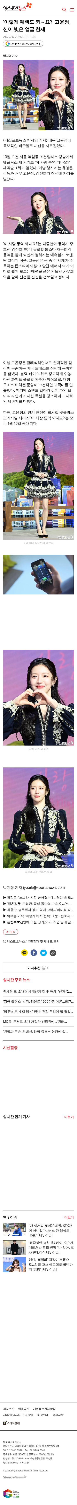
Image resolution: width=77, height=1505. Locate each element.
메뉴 (72, 10)
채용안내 (42, 1415)
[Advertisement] (34, 1179)
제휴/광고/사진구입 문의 (18, 1415)
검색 (64, 10)
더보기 (69, 1117)
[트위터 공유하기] (43, 952)
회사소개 (8, 1408)
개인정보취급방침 (44, 1408)
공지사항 (57, 1415)
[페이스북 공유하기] (34, 952)
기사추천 (38, 968)
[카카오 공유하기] (24, 952)
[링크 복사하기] (53, 952)
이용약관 (23, 1408)
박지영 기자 (10, 55)
